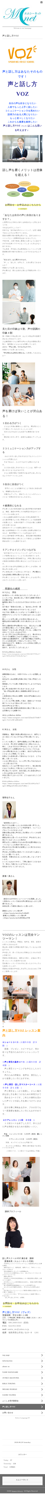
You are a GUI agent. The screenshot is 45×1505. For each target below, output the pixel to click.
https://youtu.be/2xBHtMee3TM (17, 918)
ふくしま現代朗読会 (10, 1401)
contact (23, 209)
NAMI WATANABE (10, 1372)
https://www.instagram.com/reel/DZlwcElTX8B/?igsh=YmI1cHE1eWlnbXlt (21, 718)
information (7, 1361)
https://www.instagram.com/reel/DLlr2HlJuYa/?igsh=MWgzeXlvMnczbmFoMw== (21, 784)
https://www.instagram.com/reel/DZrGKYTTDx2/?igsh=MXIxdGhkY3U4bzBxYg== (21, 655)
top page (6, 1355)
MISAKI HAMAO (9, 1389)
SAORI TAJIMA (9, 1395)
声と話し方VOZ (8, 1407)
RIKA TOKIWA (8, 1384)
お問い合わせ (7, 1413)
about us (6, 1366)
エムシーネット (17, 1491)
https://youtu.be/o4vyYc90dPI (16, 913)
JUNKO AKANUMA (10, 1378)
